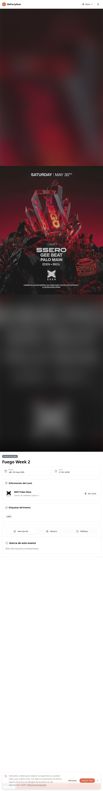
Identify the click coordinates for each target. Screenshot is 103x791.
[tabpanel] (51, 545)
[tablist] (51, 531)
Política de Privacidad (36, 785)
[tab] (21, 531)
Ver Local (92, 493)
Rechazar (72, 780)
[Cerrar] (97, 780)
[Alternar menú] (98, 4)
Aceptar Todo (87, 780)
